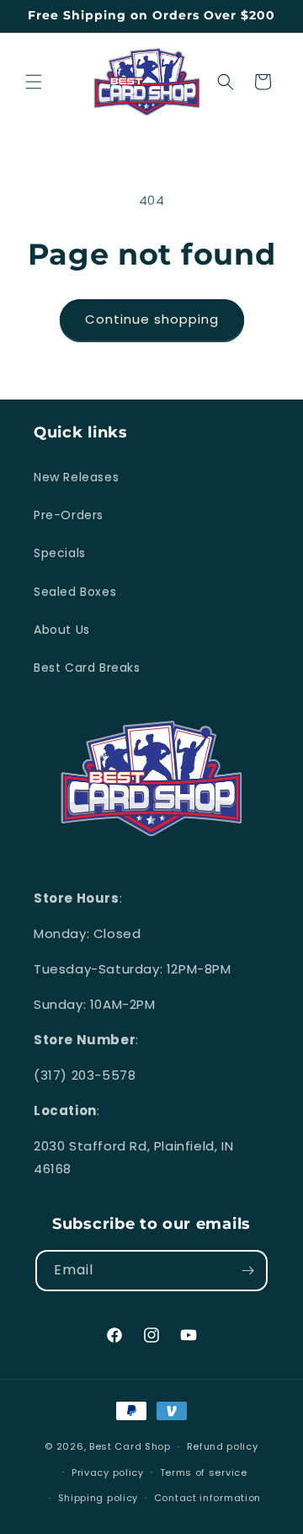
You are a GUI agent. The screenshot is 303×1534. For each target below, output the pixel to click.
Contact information (207, 1497)
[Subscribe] (247, 1270)
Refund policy (222, 1446)
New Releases (76, 477)
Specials (60, 552)
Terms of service (203, 1472)
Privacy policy (108, 1472)
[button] (33, 81)
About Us (62, 629)
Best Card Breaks (87, 667)
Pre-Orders (69, 515)
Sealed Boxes (75, 591)
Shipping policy (98, 1497)
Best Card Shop (130, 1446)
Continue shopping (152, 319)
